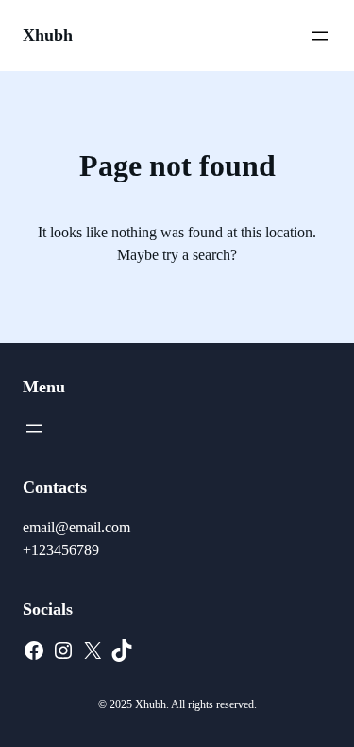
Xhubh (48, 35)
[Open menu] (320, 36)
